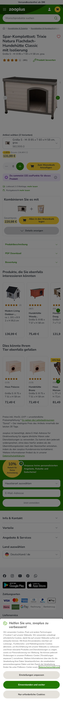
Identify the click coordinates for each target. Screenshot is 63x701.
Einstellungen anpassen (31, 675)
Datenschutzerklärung (49, 667)
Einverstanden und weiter (31, 684)
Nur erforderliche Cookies (31, 694)
